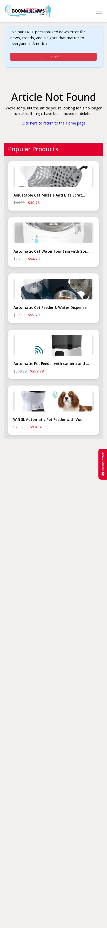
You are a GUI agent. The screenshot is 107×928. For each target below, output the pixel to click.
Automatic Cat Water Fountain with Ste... (51, 251)
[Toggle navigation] (99, 11)
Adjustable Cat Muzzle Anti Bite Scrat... (49, 195)
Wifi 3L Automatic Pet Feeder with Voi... (48, 419)
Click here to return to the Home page (53, 123)
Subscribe (53, 56)
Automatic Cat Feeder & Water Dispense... (52, 307)
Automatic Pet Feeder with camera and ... (51, 363)
